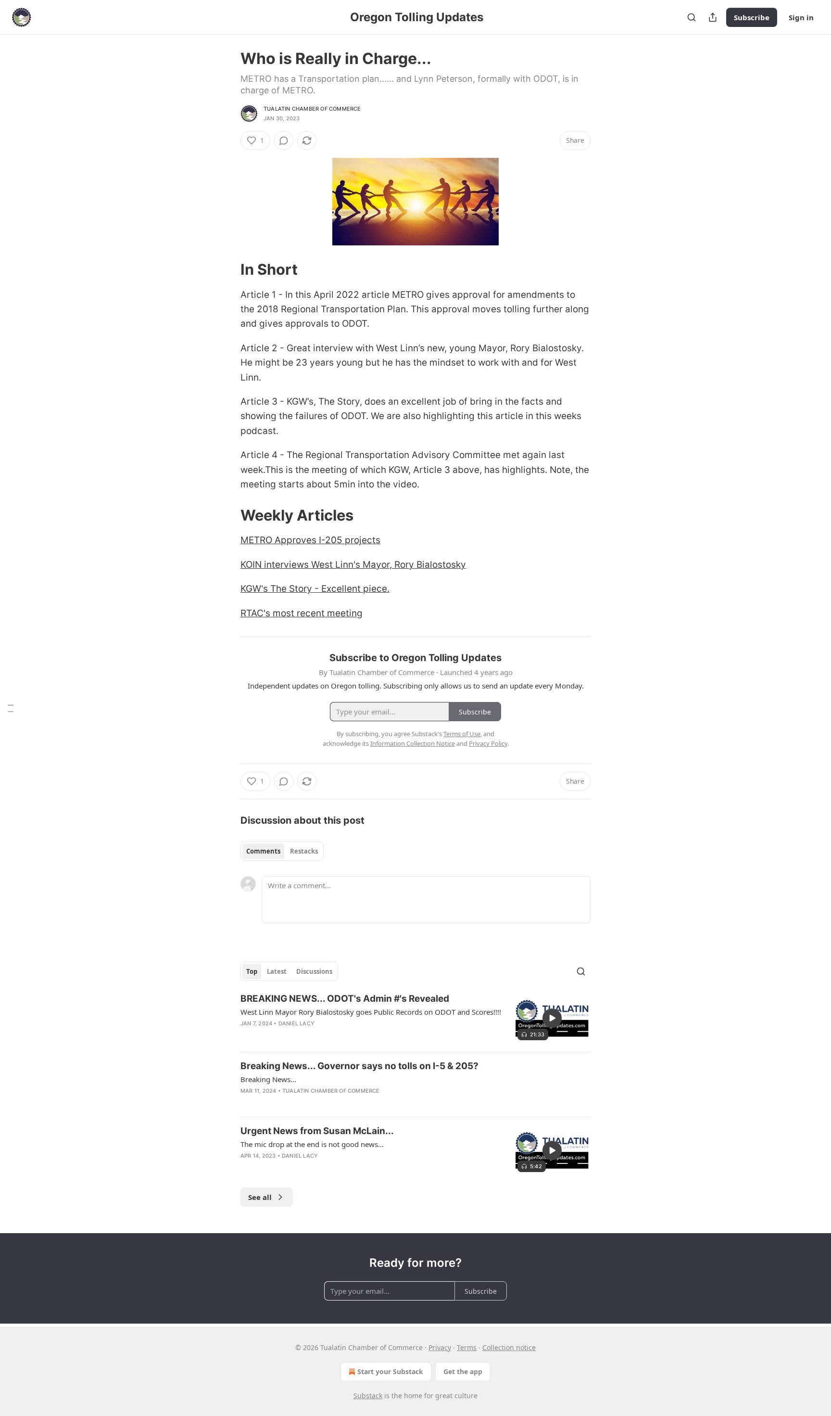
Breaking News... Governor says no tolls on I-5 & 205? (359, 1066)
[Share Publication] (712, 17)
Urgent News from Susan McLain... (317, 1130)
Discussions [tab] (314, 971)
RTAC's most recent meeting (301, 613)
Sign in (801, 17)
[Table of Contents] (10, 708)
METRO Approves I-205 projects (310, 540)
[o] (552, 1018)
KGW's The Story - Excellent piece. (315, 588)
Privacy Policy (488, 743)
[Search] (691, 17)
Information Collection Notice (412, 743)
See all (260, 1197)
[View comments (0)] (283, 140)
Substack (367, 1395)
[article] (415, 1018)
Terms (467, 1347)
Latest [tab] (277, 971)
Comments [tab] (263, 851)
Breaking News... (268, 1079)
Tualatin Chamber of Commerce (312, 108)
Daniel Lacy (296, 1023)
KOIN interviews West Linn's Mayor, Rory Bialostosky (353, 564)
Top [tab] (251, 971)
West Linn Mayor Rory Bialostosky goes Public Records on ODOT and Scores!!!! (370, 1012)
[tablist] (282, 851)
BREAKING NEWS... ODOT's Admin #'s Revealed (344, 998)
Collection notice (509, 1347)
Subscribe (751, 17)
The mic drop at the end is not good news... (312, 1144)
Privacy (439, 1347)
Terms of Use (461, 733)
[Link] (227, 269)
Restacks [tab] (304, 851)
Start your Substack (390, 1371)
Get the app (462, 1371)
